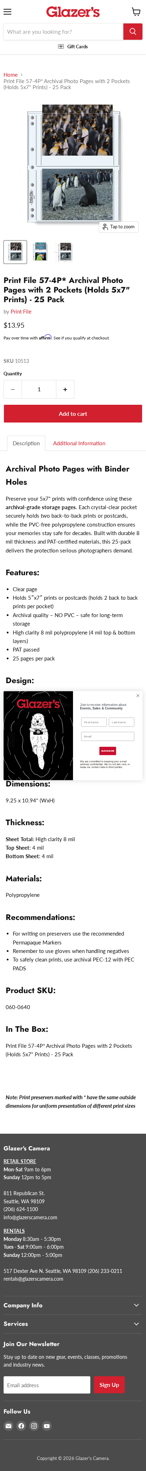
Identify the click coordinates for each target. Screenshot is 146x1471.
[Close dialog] (138, 695)
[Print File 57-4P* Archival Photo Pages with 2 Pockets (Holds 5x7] (15, 252)
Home (11, 75)
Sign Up (109, 1384)
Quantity (13, 373)
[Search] (132, 31)
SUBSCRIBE (107, 751)
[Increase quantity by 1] (65, 389)
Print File (21, 311)
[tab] (26, 443)
